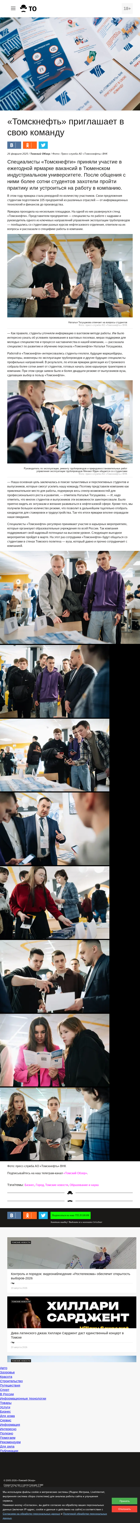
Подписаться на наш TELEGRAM (70, 1215)
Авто (3, 1368)
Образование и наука (84, 1185)
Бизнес (29, 1185)
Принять (125, 1501)
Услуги (5, 1407)
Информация (10, 1425)
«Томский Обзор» (75, 1173)
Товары (5, 1403)
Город (40, 1185)
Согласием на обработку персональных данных (31, 1513)
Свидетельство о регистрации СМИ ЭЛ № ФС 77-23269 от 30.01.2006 (23, 1486)
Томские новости (56, 1185)
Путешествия (10, 1385)
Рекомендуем (10, 1442)
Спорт (4, 1390)
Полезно (6, 1433)
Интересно (8, 1429)
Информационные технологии (23, 1398)
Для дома (7, 1416)
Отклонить (124, 1509)
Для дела (7, 1446)
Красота (6, 1377)
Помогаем (7, 1438)
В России (7, 1394)
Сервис (5, 1420)
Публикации (9, 1451)
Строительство (11, 1381)
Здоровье (7, 1372)
